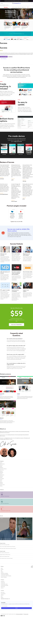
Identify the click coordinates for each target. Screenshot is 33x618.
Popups (1, 462)
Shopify (1, 479)
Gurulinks (1, 483)
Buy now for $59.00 (4, 56)
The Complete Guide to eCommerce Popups (6, 558)
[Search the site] (31, 3)
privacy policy (26, 614)
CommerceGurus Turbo (3, 434)
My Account (2, 592)
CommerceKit (3, 582)
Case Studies (2, 478)
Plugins (1, 466)
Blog (1, 570)
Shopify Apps (3, 586)
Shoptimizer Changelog (4, 573)
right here (23, 341)
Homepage (4, 154)
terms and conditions (19, 614)
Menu (2, 3)
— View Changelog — (3, 58)
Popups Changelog (4, 577)
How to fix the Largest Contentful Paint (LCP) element (7, 546)
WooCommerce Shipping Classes (4, 556)
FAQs (1, 596)
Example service (12, 154)
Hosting (1, 473)
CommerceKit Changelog (4, 574)
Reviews (2, 569)
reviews (10, 439)
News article (21, 154)
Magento (1, 482)
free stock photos (22, 350)
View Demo (10, 56)
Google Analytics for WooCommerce (5, 554)
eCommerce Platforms (3, 468)
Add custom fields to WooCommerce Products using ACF (8, 548)
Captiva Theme (2, 484)
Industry (1, 477)
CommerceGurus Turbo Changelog (6, 575)
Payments (1, 476)
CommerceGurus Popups (4, 585)
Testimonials (29, 154)
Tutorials (1, 465)
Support (2, 597)
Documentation (3, 593)
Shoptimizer (2, 581)
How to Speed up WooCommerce (4, 552)
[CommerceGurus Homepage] (16, 3)
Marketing (1, 472)
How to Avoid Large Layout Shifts (4, 544)
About (2, 568)
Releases (1, 471)
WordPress (1, 467)
